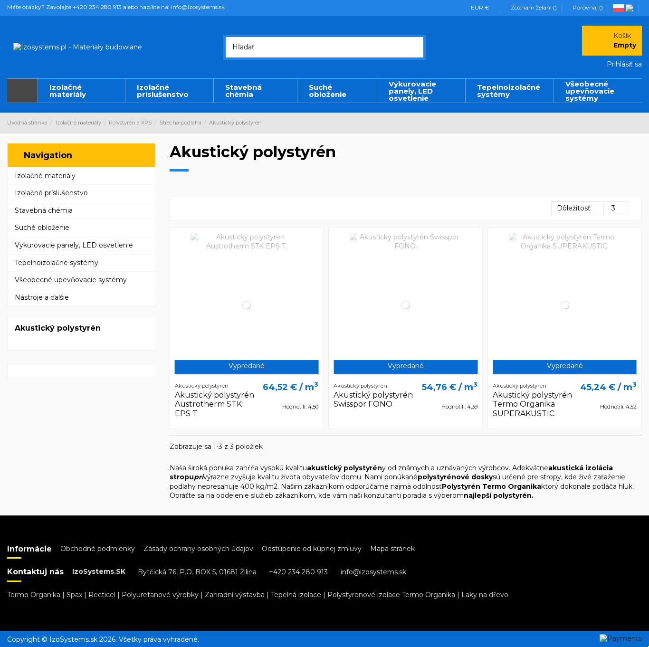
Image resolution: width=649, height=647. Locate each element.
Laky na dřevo (484, 594)
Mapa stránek (392, 548)
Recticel (101, 594)
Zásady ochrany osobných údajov (198, 548)
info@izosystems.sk (373, 572)
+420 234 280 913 (298, 572)
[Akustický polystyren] (630, 7)
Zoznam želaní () (533, 7)
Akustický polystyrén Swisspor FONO (373, 399)
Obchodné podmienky (97, 548)
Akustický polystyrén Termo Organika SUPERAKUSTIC (532, 404)
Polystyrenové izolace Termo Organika (391, 594)
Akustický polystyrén (58, 328)
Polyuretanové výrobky (160, 594)
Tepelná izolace (296, 594)
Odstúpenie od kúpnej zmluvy (312, 548)
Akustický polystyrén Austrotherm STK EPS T (214, 404)
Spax (74, 594)
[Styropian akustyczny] (619, 7)
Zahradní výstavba (235, 594)
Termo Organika (33, 594)
